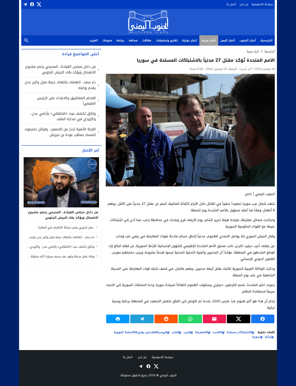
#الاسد (217, 332)
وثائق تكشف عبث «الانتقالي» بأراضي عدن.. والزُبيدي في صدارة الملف (63, 116)
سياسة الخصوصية (262, 4)
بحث (26, 40)
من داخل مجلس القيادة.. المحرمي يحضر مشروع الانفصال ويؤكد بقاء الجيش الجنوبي (60, 69)
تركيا (268, 337)
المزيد (93, 40)
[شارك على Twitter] (238, 318)
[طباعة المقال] (117, 318)
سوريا (256, 337)
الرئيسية (266, 40)
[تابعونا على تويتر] (38, 4)
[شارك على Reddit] (166, 318)
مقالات (146, 40)
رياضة (120, 40)
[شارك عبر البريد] (214, 318)
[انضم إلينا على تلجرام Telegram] (24, 4)
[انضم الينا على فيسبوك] (31, 4)
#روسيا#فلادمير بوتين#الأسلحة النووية (140, 332)
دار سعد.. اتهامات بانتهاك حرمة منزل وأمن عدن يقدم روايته (60, 84)
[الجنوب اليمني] (148, 22)
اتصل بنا (231, 4)
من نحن (244, 4)
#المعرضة (201, 332)
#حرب (186, 332)
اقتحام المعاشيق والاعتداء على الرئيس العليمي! (66, 100)
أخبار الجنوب (247, 40)
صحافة (133, 40)
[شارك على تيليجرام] (141, 318)
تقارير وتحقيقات (167, 40)
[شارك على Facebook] (262, 318)
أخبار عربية (209, 40)
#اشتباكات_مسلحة (239, 332)
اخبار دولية (189, 40)
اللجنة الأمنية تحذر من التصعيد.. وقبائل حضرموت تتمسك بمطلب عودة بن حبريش (60, 131)
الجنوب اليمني (168, 375)
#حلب (175, 332)
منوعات (107, 40)
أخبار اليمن (227, 40)
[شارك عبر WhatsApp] (190, 318)
